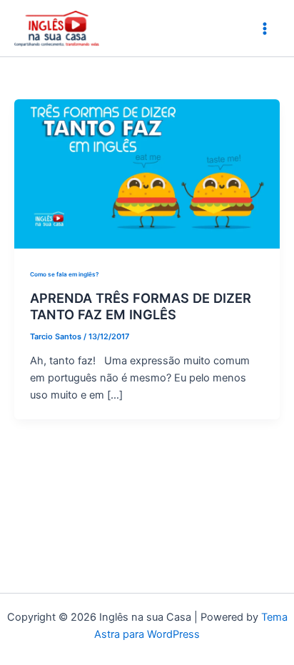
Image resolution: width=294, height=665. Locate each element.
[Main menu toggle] (265, 29)
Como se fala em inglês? (64, 274)
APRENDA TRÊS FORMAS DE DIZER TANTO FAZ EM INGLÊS (140, 306)
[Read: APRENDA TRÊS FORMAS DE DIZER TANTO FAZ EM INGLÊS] (147, 172)
